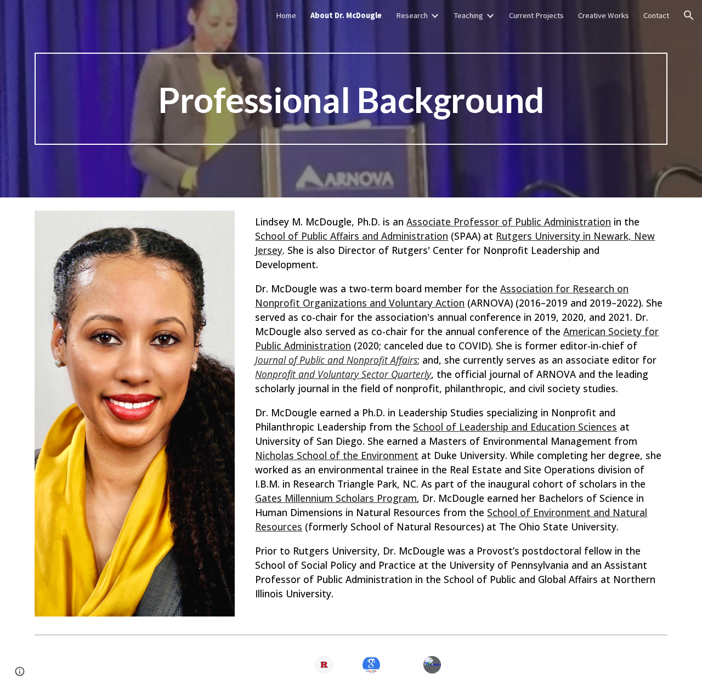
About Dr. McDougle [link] (346, 15)
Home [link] (286, 15)
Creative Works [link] (603, 15)
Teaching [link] (468, 15)
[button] (689, 15)
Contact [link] (656, 15)
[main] (351, 99)
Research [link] (412, 15)
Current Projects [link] (536, 15)
